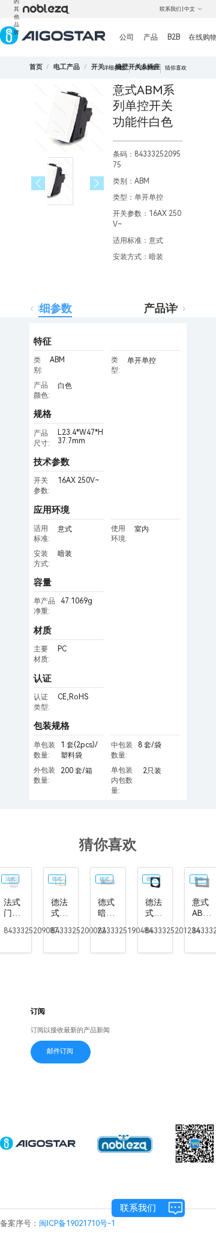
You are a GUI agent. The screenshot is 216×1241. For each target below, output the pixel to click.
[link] (66, 67)
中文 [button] (189, 9)
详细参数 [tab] (50, 308)
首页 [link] (36, 67)
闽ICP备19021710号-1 (77, 1223)
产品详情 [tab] (165, 308)
